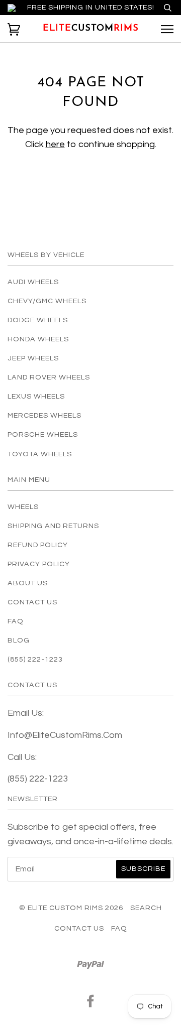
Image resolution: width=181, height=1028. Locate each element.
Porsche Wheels (43, 434)
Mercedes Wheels (44, 415)
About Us (28, 583)
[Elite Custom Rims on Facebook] (91, 1003)
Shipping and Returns (53, 526)
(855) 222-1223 (35, 659)
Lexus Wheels (36, 396)
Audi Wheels (33, 282)
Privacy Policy (39, 564)
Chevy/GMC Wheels (47, 301)
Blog (19, 640)
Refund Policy (38, 545)
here (55, 144)
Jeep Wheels (33, 358)
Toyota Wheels (40, 454)
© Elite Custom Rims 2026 (71, 908)
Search (146, 908)
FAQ (16, 621)
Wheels (23, 506)
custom (91, 28)
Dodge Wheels (38, 320)
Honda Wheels (38, 339)
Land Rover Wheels (49, 377)
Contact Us (32, 602)
